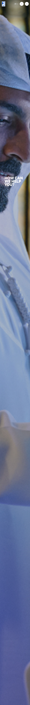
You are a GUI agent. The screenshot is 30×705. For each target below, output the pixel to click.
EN (13, 4)
